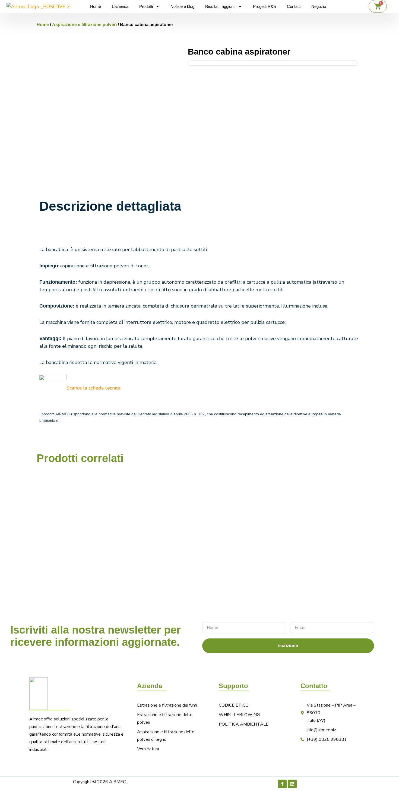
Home (95, 6)
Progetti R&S (264, 6)
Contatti (293, 6)
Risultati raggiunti (220, 6)
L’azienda (120, 6)
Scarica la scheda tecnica (93, 388)
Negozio (318, 6)
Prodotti (146, 6)
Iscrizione (288, 645)
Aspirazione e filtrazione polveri (84, 24)
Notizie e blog (182, 6)
